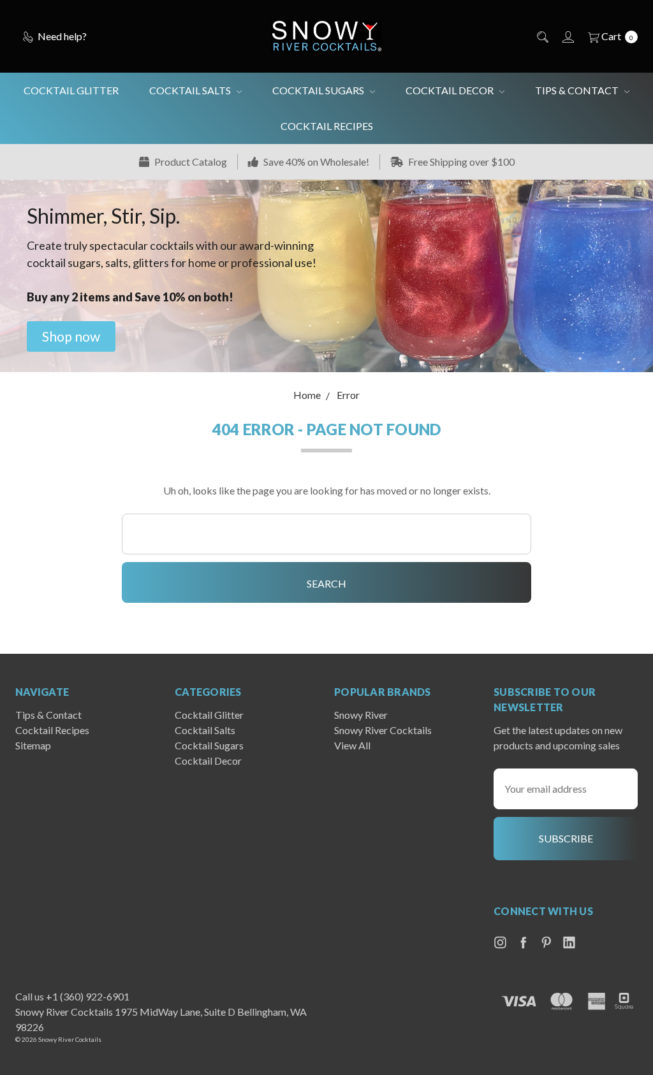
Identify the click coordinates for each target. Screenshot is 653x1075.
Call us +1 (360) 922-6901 (72, 996)
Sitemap (33, 745)
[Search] (542, 36)
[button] (71, 336)
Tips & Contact (577, 90)
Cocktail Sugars (319, 90)
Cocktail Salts (191, 90)
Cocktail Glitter (71, 90)
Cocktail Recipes (327, 126)
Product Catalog (189, 161)
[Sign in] (567, 36)
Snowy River (361, 715)
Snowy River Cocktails (383, 730)
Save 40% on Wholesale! (315, 161)
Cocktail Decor (450, 90)
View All (352, 745)
